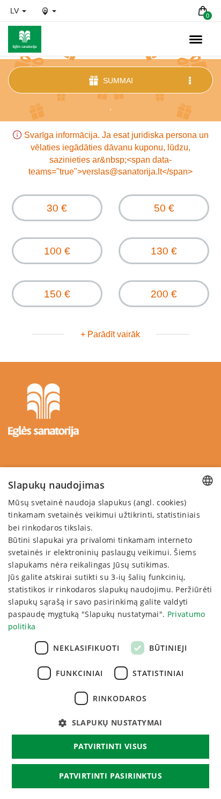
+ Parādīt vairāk (110, 334)
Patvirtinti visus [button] (110, 746)
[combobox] (207, 480)
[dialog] (110, 633)
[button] (110, 722)
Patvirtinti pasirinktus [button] (110, 776)
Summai (117, 80)
